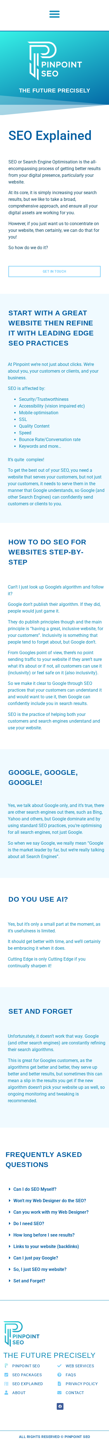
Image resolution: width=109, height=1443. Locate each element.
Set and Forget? (29, 1281)
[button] (54, 14)
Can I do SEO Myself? (34, 1189)
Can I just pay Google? (35, 1258)
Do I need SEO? (28, 1223)
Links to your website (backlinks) (46, 1246)
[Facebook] (60, 1406)
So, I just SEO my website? (40, 1269)
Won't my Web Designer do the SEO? (49, 1200)
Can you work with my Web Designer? (51, 1212)
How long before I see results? (44, 1235)
